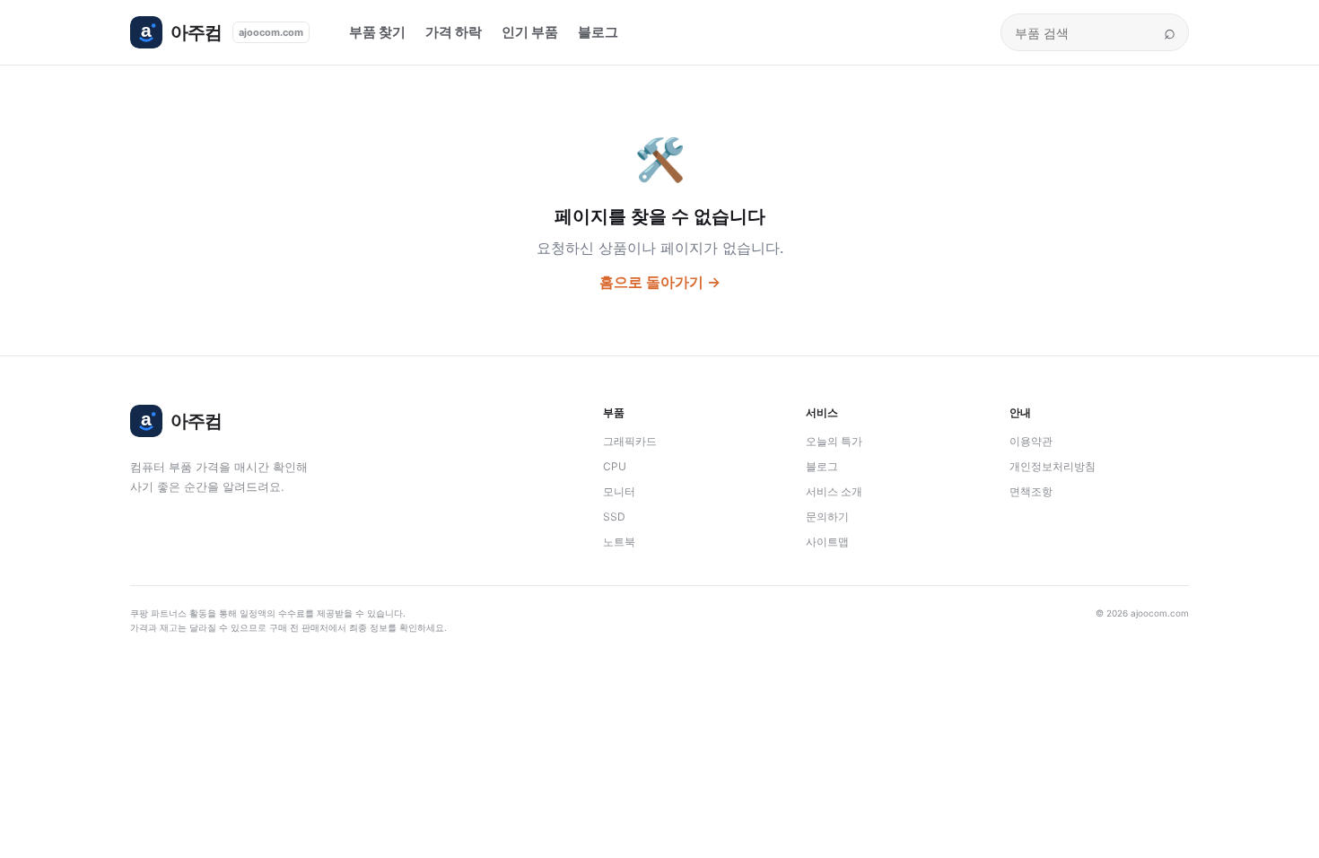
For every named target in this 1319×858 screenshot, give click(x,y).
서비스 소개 (834, 491)
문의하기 (827, 516)
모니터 (619, 491)
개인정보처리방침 (1052, 466)
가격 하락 (453, 31)
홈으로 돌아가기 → (660, 282)
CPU (614, 466)
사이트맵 (827, 541)
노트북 (619, 541)
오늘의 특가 (834, 441)
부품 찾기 (377, 31)
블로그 (598, 31)
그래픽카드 (630, 441)
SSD (614, 516)
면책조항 (1031, 491)
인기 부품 (530, 31)
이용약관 (1031, 441)
